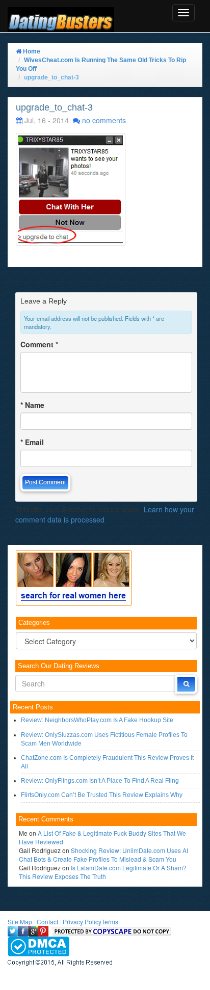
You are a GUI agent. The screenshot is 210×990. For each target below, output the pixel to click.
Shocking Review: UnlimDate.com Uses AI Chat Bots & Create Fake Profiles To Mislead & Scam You (103, 854)
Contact (47, 921)
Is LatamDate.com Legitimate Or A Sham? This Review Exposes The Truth (103, 872)
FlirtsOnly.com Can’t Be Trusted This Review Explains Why (101, 795)
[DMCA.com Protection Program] (38, 945)
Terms (109, 921)
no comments (104, 120)
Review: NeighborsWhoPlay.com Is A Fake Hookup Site (97, 720)
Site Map (20, 921)
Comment (39, 344)
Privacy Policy (82, 921)
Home (30, 51)
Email (32, 442)
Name (32, 405)
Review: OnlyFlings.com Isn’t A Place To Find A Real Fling (100, 780)
